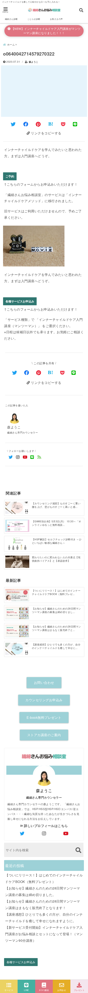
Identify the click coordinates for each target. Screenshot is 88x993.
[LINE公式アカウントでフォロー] (32, 457)
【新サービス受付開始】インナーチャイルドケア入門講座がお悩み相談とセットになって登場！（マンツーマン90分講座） (44, 934)
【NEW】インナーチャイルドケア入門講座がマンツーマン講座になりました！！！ (45, 31)
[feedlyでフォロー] (39, 457)
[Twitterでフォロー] (10, 457)
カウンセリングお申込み (44, 700)
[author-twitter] (22, 833)
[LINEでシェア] (75, 123)
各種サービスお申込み (20, 301)
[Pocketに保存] (63, 123)
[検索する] (78, 850)
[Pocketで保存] (62, 372)
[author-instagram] (44, 833)
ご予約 (10, 176)
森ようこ (33, 61)
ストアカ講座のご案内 (44, 734)
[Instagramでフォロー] (17, 457)
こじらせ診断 (33, 19)
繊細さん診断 (11, 19)
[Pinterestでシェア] (38, 123)
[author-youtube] (66, 833)
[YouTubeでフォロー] (25, 457)
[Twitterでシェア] (13, 123)
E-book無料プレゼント (44, 717)
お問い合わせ (44, 682)
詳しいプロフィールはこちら (45, 825)
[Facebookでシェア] (25, 123)
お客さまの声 (56, 19)
